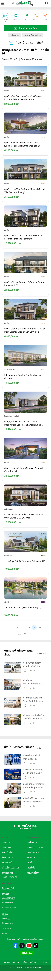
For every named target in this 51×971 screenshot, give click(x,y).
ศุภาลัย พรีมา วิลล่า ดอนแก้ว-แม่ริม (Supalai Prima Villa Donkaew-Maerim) (23, 98)
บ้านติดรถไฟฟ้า (7, 902)
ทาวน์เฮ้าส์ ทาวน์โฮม (9, 907)
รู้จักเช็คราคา (6, 928)
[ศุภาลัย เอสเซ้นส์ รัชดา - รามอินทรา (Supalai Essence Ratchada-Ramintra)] (25, 216)
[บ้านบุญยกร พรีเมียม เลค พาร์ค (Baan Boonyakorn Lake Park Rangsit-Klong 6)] (25, 402)
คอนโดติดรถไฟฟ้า (8, 898)
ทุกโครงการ (14, 35)
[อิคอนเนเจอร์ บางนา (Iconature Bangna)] (25, 588)
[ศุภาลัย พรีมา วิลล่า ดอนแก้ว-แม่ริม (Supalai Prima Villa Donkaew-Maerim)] (25, 77)
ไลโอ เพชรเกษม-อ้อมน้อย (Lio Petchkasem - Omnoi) (23, 377)
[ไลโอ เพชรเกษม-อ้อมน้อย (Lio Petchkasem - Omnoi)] (25, 356)
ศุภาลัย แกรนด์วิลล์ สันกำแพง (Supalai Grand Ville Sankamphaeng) (24, 191)
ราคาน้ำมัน (31, 867)
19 (29, 627)
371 (25, 633)
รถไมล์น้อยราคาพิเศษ (9, 877)
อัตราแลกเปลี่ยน (33, 872)
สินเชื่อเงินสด (32, 842)
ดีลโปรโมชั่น (6, 918)
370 (19, 633)
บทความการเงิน (7, 862)
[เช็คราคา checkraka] (20, 3)
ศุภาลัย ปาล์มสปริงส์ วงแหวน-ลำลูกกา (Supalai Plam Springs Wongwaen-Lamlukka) (24, 330)
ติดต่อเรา (5, 933)
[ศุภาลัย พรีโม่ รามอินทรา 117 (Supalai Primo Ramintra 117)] (25, 263)
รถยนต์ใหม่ (6, 842)
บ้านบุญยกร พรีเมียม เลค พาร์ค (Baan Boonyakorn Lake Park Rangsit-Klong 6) (23, 423)
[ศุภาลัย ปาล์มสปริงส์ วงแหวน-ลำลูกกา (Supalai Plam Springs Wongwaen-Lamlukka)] (25, 309)
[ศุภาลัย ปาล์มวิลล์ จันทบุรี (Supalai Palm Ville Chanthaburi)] (25, 449)
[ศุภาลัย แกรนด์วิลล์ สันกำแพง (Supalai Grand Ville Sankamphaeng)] (25, 170)
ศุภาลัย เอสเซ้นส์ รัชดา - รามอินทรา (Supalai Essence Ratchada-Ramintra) (23, 237)
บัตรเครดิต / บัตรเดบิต (35, 847)
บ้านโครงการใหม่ (8, 888)
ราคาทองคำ (31, 857)
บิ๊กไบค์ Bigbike (7, 857)
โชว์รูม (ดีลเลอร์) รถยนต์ (10, 867)
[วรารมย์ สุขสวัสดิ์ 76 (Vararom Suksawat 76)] (25, 542)
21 (40, 627)
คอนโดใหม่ (5, 893)
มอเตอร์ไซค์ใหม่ (7, 852)
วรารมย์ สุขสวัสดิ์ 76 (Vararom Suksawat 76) (24, 561)
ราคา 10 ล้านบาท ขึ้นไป (32, 35)
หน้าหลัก (5, 914)
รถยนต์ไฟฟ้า (6, 847)
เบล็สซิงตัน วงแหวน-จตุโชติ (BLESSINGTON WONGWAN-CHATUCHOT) (23, 516)
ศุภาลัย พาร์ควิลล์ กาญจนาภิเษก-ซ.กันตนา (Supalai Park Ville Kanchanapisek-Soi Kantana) (22, 144)
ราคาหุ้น (30, 862)
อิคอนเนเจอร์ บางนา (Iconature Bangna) (22, 607)
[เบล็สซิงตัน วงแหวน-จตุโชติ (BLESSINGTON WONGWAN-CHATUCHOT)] (25, 495)
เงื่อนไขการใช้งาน (8, 923)
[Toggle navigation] (2, 3)
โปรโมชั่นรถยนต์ (7, 872)
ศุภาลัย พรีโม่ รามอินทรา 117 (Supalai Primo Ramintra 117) (24, 284)
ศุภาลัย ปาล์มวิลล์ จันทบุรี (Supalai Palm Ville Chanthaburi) (24, 470)
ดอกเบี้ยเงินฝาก (33, 852)
